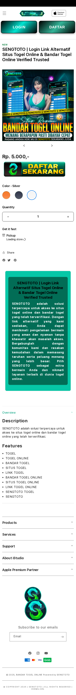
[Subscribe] (62, 636)
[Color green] (19, 195)
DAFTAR (57, 27)
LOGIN (19, 27)
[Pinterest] (16, 261)
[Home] (32, 13)
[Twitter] (10, 261)
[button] (4, 13)
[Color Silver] (31, 195)
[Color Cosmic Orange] (6, 195)
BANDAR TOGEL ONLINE (29, 675)
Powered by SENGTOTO (56, 675)
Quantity (8, 207)
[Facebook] (4, 261)
